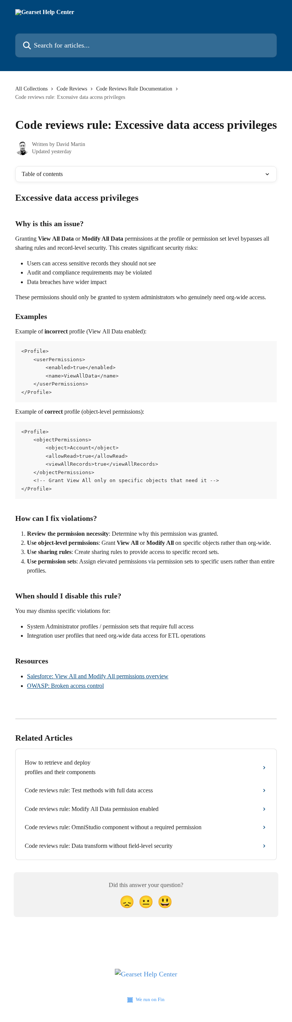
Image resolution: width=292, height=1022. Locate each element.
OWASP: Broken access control (65, 685)
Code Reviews (72, 89)
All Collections (31, 89)
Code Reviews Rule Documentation (134, 89)
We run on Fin (150, 999)
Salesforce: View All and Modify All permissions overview (97, 676)
